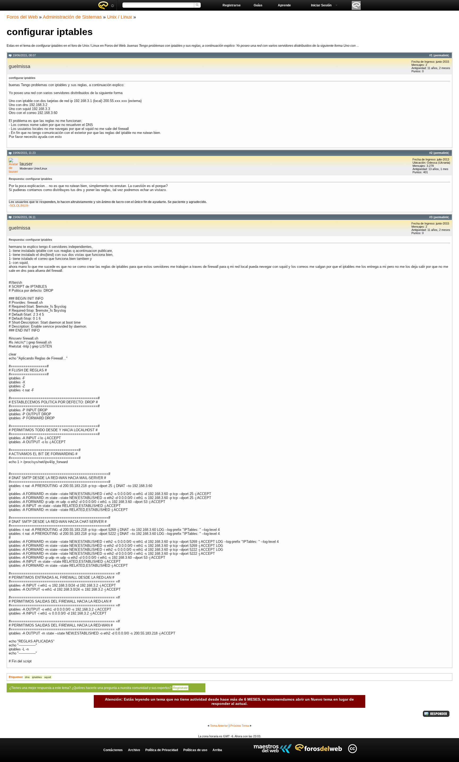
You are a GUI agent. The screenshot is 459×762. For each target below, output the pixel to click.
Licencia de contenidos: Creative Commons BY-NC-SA (352, 748)
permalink (441, 55)
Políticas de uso (195, 750)
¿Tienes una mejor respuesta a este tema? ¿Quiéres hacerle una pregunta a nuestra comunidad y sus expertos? (98, 688)
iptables (37, 677)
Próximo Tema (239, 725)
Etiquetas (15, 677)
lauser (26, 164)
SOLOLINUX (19, 206)
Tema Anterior (219, 725)
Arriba (217, 750)
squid (47, 677)
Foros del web (106, 5)
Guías (258, 5)
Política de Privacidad (161, 750)
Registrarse (232, 5)
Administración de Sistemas (72, 17)
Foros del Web (22, 17)
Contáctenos (113, 750)
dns (27, 677)
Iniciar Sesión (321, 5)
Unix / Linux (119, 17)
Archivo (134, 750)
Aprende (284, 5)
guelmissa (19, 66)
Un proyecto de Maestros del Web (272, 748)
